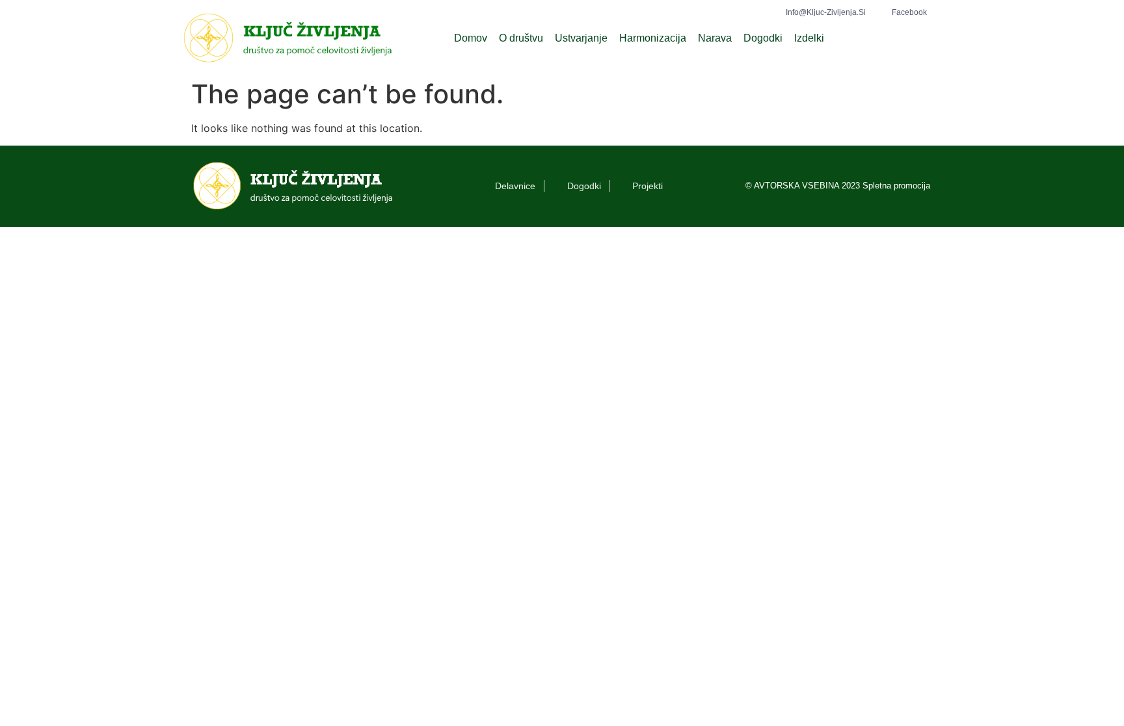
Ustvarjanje (581, 38)
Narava (715, 38)
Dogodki (763, 38)
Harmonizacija (652, 38)
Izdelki (809, 38)
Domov (470, 38)
